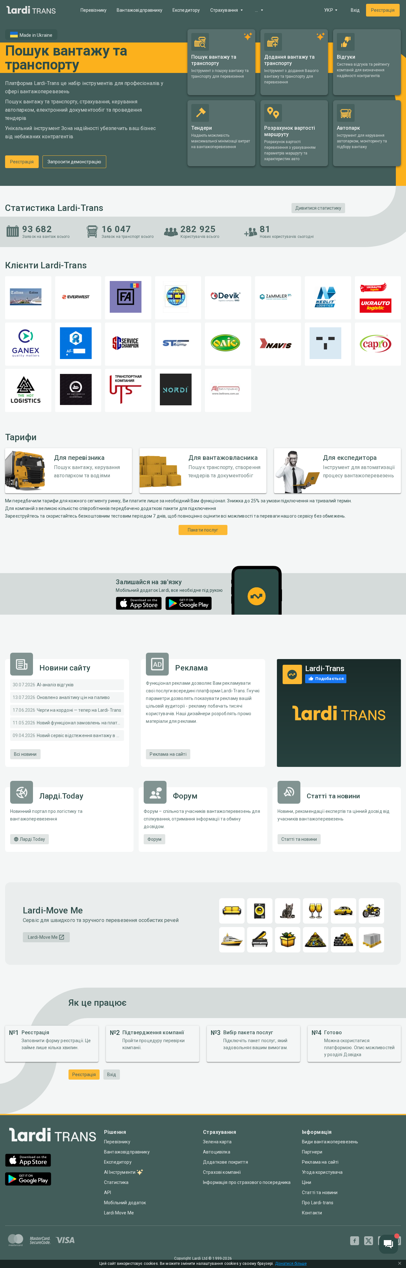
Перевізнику (94, 10)
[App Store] (139, 604)
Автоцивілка (216, 1151)
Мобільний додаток (125, 1202)
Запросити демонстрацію (74, 161)
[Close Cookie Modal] (399, 1264)
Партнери (312, 1151)
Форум (154, 839)
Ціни (306, 1182)
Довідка (352, 1054)
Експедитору (186, 10)
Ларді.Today (32, 839)
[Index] (52, 1136)
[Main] (31, 10)
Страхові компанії (222, 1172)
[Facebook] (354, 1240)
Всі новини (25, 754)
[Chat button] (388, 1244)
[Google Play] (189, 604)
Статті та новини (299, 839)
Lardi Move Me (119, 1212)
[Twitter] (368, 1240)
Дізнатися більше (291, 1264)
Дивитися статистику (318, 208)
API (107, 1192)
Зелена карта (217, 1141)
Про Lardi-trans (317, 1202)
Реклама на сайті (168, 754)
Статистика (116, 1182)
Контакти (312, 1212)
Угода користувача (322, 1172)
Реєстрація (383, 10)
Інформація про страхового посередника (247, 1182)
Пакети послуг (203, 530)
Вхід (355, 10)
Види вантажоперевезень (330, 1141)
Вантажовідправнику (139, 10)
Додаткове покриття (225, 1162)
